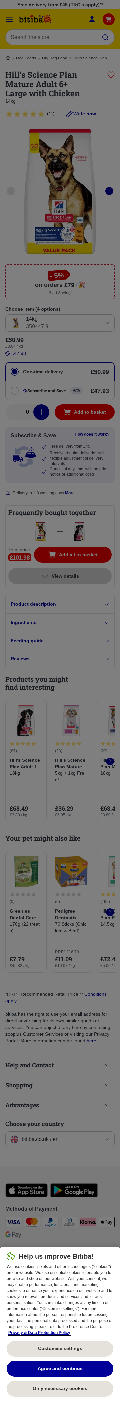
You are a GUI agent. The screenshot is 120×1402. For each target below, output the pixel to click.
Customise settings (60, 1348)
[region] (60, 1324)
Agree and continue (60, 1368)
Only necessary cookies (60, 1388)
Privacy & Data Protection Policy (39, 1332)
